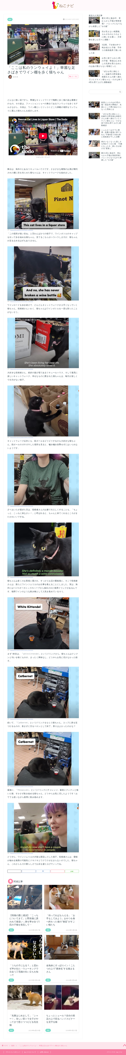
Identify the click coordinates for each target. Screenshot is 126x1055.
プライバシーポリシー (13, 1052)
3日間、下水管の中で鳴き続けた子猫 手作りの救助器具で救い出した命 (105, 48)
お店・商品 (74, 76)
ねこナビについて (30, 1052)
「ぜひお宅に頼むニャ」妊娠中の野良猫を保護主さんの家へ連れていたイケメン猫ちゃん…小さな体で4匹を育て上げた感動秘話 (105, 76)
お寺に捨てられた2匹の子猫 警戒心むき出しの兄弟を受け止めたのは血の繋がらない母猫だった (105, 62)
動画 (10, 19)
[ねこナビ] (63, 9)
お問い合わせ (44, 1052)
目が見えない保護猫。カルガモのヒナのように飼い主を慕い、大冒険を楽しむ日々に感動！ (105, 35)
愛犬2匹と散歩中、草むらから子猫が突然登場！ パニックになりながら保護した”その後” (105, 22)
